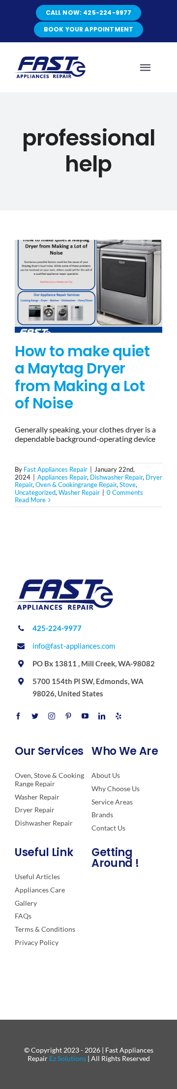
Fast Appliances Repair (56, 469)
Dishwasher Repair (116, 477)
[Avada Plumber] (50, 60)
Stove (127, 484)
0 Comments (125, 492)
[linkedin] (101, 716)
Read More (30, 500)
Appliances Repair (62, 477)
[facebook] (18, 716)
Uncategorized (35, 492)
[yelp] (118, 716)
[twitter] (34, 716)
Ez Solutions (67, 1058)
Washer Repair (79, 492)
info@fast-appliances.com (73, 645)
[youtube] (85, 716)
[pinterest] (68, 716)
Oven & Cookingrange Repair (76, 484)
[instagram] (51, 716)
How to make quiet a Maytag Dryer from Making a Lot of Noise (82, 377)
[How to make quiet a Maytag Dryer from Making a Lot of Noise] (88, 286)
